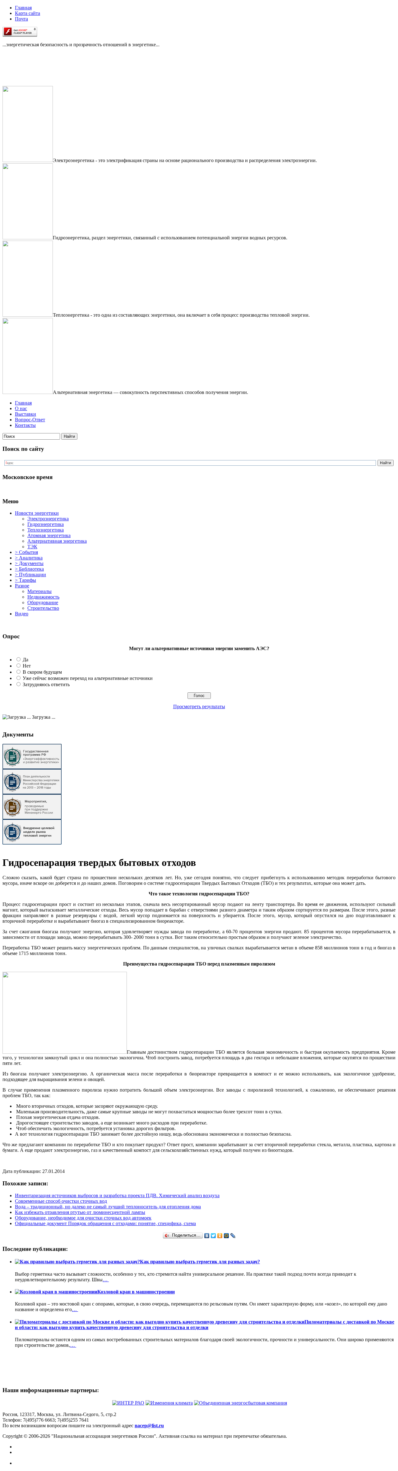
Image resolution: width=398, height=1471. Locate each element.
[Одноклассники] (220, 1236)
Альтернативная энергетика (57, 541)
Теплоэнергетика (45, 529)
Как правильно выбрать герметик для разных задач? (200, 1261)
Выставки (25, 414)
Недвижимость (43, 597)
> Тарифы (25, 580)
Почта (21, 18)
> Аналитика (29, 557)
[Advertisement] (33, 72)
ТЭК (32, 546)
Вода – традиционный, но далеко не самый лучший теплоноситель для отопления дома (108, 1206)
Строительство (43, 608)
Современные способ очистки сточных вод (61, 1201)
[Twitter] (213, 1236)
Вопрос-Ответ (30, 419)
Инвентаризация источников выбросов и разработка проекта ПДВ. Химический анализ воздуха (117, 1195)
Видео (21, 613)
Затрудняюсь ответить (46, 684)
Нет (27, 665)
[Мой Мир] (226, 1236)
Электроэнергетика (48, 518)
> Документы (29, 563)
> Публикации (30, 574)
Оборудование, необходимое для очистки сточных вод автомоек (83, 1217)
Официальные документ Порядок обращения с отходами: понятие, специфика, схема (105, 1223)
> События (26, 552)
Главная (23, 7)
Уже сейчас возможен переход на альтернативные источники (88, 678)
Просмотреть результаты (199, 706)
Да (25, 659)
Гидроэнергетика (45, 524)
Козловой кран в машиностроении (136, 1291)
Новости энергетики (37, 513)
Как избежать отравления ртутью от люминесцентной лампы (80, 1212)
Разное (22, 585)
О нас (21, 408)
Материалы (39, 591)
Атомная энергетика (49, 535)
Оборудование (42, 602)
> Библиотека (29, 569)
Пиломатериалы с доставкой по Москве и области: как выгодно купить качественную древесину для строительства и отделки (204, 1324)
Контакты (25, 425)
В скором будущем (42, 672)
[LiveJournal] (233, 1236)
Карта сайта (27, 13)
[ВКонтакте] (207, 1236)
